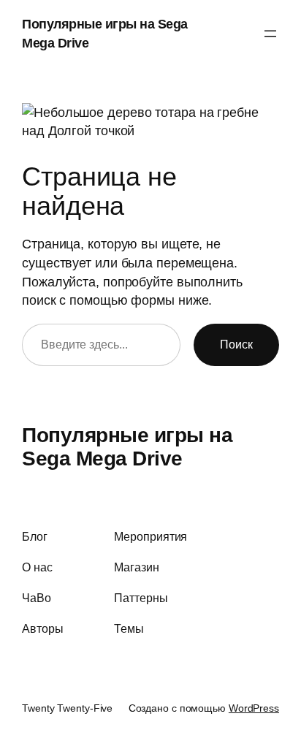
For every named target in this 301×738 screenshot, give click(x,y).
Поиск (236, 344)
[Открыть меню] (270, 33)
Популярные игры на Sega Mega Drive (127, 446)
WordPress (254, 708)
